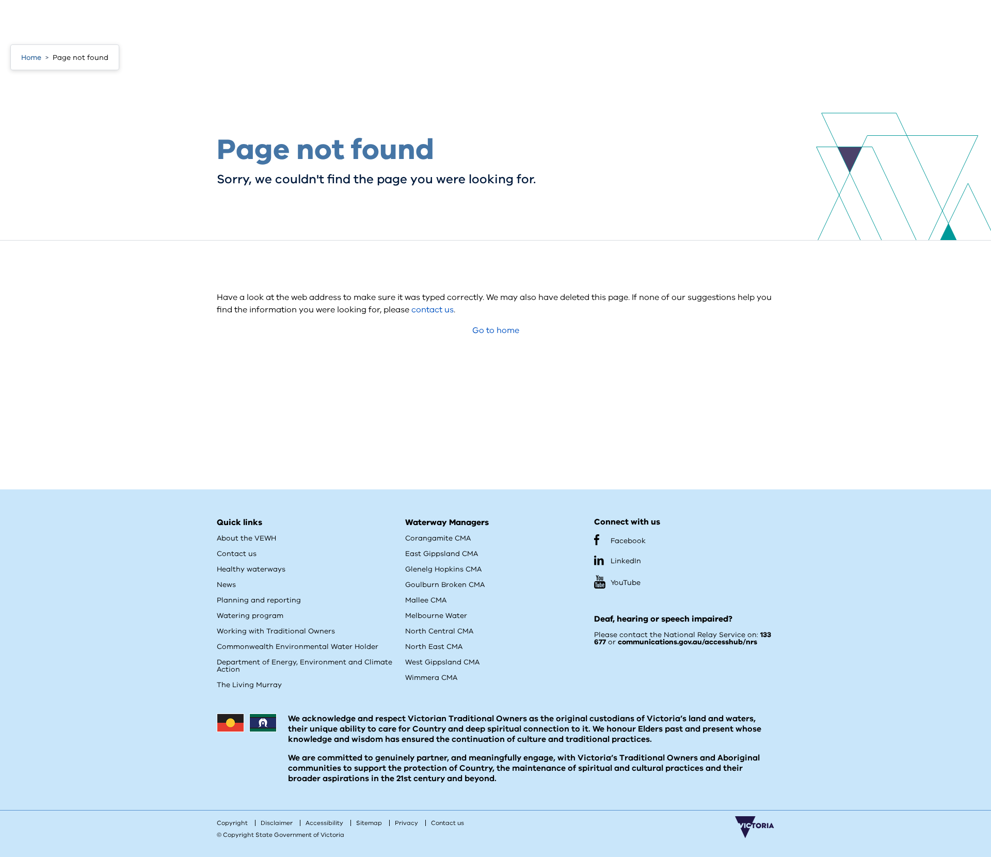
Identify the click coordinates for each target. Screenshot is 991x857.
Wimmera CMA (431, 678)
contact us (432, 309)
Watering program (250, 616)
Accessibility (324, 823)
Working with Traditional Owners (276, 631)
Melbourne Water (436, 616)
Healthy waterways (251, 569)
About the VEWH (246, 538)
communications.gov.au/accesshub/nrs (687, 642)
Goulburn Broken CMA (445, 585)
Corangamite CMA (438, 538)
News (226, 585)
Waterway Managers (447, 522)
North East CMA (433, 647)
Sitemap (369, 823)
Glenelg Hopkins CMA (443, 569)
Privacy (406, 823)
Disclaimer (277, 823)
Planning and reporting (259, 600)
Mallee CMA (425, 600)
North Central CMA (439, 631)
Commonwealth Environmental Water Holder (297, 647)
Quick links (239, 522)
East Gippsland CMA (441, 554)
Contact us (237, 554)
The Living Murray (249, 685)
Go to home (495, 330)
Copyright (232, 823)
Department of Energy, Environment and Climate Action (304, 665)
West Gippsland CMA (442, 662)
